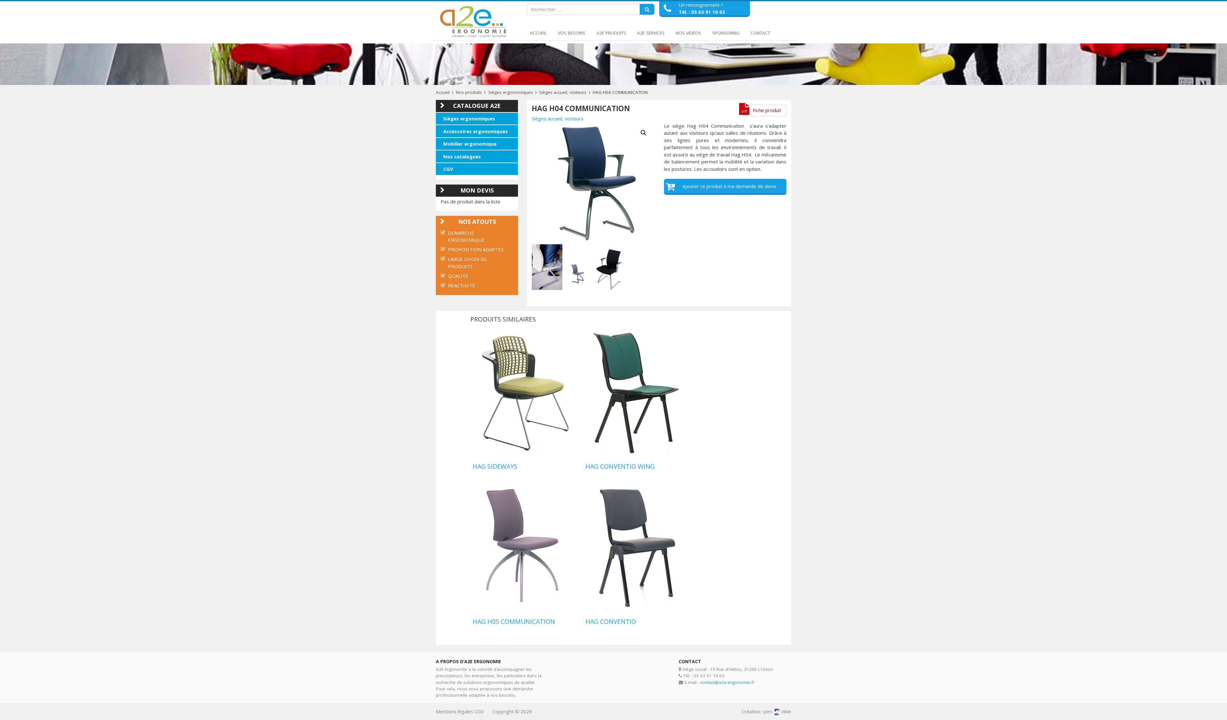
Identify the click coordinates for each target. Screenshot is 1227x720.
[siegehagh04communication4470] (593, 183)
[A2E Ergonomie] (474, 22)
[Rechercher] (647, 9)
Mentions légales (454, 711)
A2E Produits (611, 33)
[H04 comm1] (577, 275)
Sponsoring (725, 33)
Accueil (538, 33)
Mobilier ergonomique (470, 143)
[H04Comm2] (608, 269)
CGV (448, 169)
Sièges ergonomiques (510, 92)
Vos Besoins (571, 33)
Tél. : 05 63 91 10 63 (702, 12)
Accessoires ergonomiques (475, 131)
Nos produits (469, 92)
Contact (760, 33)
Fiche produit (767, 110)
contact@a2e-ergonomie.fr (727, 682)
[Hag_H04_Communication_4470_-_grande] (547, 267)
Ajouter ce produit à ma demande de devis (729, 186)
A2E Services (651, 33)
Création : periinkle (766, 711)
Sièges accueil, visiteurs (562, 92)
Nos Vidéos (688, 33)
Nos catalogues (462, 156)
